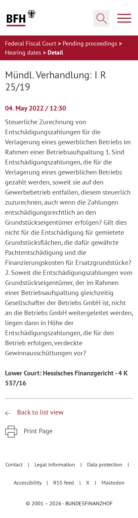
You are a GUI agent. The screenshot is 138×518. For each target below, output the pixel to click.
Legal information (55, 464)
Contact (14, 464)
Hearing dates (24, 52)
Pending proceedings (91, 43)
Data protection (105, 464)
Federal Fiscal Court (31, 43)
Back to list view (39, 412)
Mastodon (113, 482)
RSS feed (64, 482)
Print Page (37, 431)
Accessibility (28, 482)
